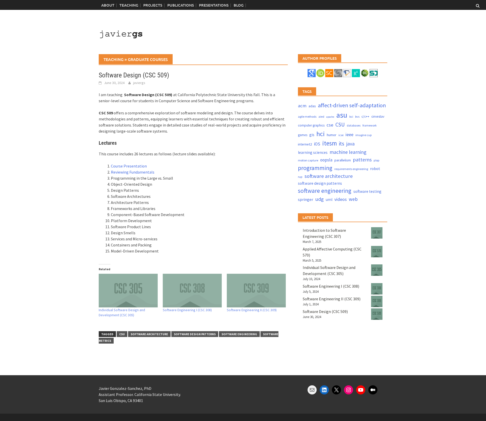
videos (340, 199)
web (353, 199)
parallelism (342, 160)
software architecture (149, 334)
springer (305, 199)
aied (321, 116)
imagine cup (363, 135)
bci (351, 116)
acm (302, 106)
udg (319, 199)
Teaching (128, 5)
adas (312, 106)
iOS (317, 144)
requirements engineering (351, 169)
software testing (367, 191)
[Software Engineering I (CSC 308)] (192, 290)
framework (369, 125)
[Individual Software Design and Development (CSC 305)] (128, 290)
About (107, 5)
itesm (329, 143)
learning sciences (313, 152)
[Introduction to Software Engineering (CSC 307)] (376, 233)
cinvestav (377, 116)
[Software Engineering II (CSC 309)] (256, 290)
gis (311, 134)
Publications (180, 5)
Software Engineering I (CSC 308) (187, 310)
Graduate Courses (148, 59)
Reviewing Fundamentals (132, 172)
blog (239, 5)
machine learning (348, 152)
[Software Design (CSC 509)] (376, 314)
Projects (152, 5)
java (350, 143)
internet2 (305, 144)
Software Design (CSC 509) (325, 311)
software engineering (239, 334)
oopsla (326, 160)
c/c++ (365, 116)
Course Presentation (129, 166)
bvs (357, 116)
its (341, 143)
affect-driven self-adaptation (352, 105)
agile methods (307, 116)
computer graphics (311, 125)
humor (331, 135)
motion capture (308, 160)
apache (330, 116)
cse (330, 125)
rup (300, 177)
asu (341, 115)
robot (375, 168)
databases (353, 125)
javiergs (139, 82)
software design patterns (195, 334)
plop (376, 160)
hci (320, 134)
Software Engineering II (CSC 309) (252, 310)
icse (340, 135)
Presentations (214, 5)
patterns (362, 159)
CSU (122, 334)
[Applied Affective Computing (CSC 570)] (376, 251)
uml (329, 199)
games (302, 135)
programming (315, 168)
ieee (349, 134)
